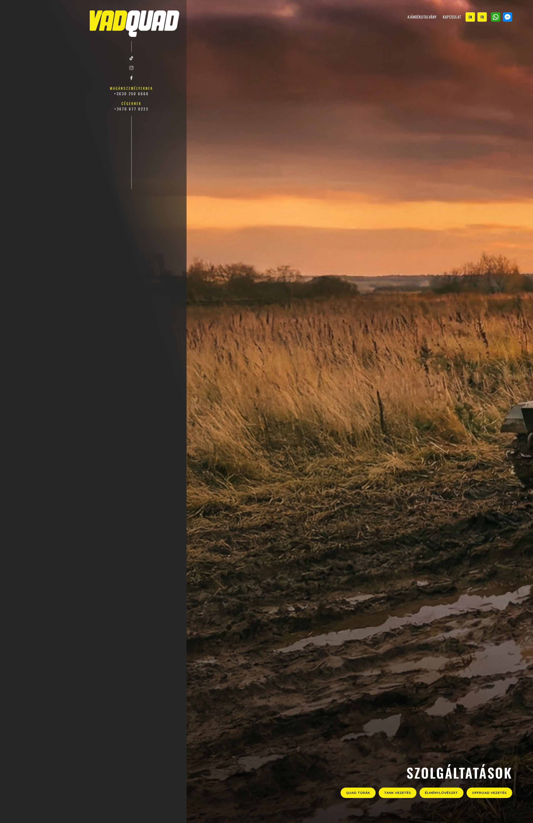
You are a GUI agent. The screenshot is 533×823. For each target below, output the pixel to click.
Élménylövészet (441, 793)
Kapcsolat (452, 17)
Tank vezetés (397, 793)
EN (470, 17)
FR (482, 17)
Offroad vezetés (489, 793)
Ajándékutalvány (422, 17)
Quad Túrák (358, 793)
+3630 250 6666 (131, 93)
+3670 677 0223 (131, 108)
